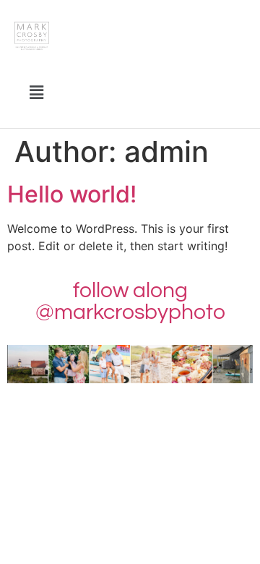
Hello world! (71, 194)
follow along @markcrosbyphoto (130, 301)
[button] (37, 92)
